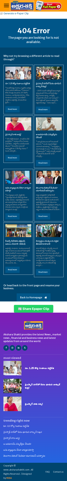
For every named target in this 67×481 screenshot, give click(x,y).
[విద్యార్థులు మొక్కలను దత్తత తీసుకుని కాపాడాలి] (49, 230)
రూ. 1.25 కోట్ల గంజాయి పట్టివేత (17, 83)
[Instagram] (12, 348)
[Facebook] (6, 348)
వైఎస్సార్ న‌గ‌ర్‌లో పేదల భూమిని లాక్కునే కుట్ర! (42, 386)
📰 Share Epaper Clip (33, 309)
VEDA (9, 478)
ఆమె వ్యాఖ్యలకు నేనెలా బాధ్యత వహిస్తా (18, 450)
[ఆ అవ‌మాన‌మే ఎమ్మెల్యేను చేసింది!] (49, 123)
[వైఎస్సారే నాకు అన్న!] (18, 123)
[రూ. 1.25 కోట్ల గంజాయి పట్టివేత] (18, 73)
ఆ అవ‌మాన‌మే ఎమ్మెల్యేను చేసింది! (17, 444)
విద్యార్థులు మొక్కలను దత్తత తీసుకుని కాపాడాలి (47, 242)
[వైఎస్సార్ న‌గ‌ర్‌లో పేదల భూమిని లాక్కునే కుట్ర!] (49, 73)
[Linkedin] (18, 348)
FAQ (48, 471)
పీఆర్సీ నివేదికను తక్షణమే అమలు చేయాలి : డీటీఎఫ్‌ (15, 242)
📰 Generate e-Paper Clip (14, 13)
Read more (12, 109)
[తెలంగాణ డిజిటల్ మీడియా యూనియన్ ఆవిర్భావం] (49, 177)
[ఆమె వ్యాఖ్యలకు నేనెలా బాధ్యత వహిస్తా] (18, 177)
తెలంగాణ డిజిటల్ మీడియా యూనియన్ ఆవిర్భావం (47, 189)
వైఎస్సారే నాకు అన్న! (13, 134)
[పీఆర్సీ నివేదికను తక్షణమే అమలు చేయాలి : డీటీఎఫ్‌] (18, 230)
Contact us (58, 471)
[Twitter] (24, 348)
